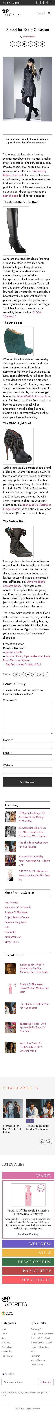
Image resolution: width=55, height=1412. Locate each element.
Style (30, 1120)
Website (8, 765)
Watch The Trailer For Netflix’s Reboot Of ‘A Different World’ (31, 1047)
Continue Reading (28, 1234)
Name (8, 740)
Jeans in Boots (14, 652)
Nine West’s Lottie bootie (32, 396)
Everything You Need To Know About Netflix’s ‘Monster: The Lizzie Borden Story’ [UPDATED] (34, 968)
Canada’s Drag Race (15, 922)
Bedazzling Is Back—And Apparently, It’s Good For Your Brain (33, 1027)
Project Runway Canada (17, 917)
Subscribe (46, 1382)
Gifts (7, 927)
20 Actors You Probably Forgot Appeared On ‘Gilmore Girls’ (34, 861)
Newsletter (10, 932)
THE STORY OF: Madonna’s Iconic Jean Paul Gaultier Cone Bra (34, 875)
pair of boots (10, 196)
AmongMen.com (13, 937)
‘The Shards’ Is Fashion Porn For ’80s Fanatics (34, 1005)
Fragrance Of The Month (17, 907)
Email (7, 752)
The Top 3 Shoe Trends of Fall (23, 665)
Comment (10, 700)
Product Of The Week (16, 912)
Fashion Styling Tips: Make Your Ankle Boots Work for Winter (26, 658)
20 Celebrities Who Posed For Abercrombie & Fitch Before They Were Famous (32, 832)
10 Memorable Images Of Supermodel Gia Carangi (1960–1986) (31, 817)
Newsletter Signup (11, 2)
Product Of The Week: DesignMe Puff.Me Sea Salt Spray (34, 988)
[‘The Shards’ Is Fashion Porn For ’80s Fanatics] (40, 1108)
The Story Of (11, 902)
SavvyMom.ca (12, 942)
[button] (12, 44)
